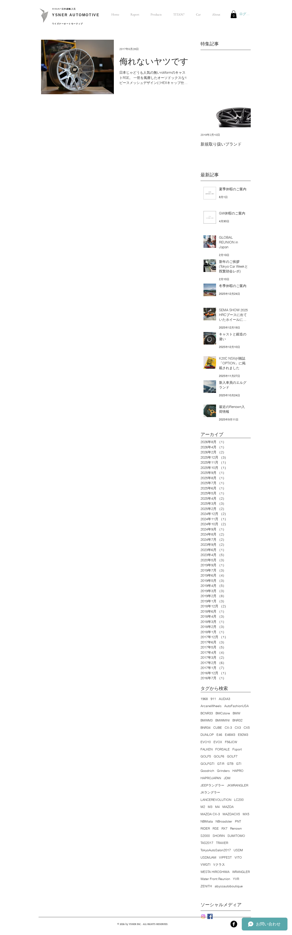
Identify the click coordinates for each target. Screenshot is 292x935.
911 (213, 699)
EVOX (218, 742)
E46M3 (230, 735)
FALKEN (207, 749)
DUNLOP (207, 735)
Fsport (237, 749)
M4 (217, 807)
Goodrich (207, 771)
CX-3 (228, 728)
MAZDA (228, 807)
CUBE (217, 728)
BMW (236, 713)
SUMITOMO (236, 836)
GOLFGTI (207, 764)
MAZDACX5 (231, 814)
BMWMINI (222, 720)
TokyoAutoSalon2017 (216, 850)
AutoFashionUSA (236, 706)
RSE (216, 828)
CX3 (238, 728)
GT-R (220, 764)
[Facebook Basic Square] (210, 916)
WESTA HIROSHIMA (215, 872)
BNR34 (206, 728)
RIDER (205, 828)
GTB (230, 764)
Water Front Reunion (215, 879)
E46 (219, 735)
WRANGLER (241, 872)
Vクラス (219, 864)
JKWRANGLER (237, 785)
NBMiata (207, 821)
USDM (238, 850)
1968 (204, 699)
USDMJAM (208, 857)
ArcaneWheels (211, 706)
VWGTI (206, 864)
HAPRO (237, 771)
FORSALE (222, 749)
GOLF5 (206, 756)
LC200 (239, 800)
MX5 (246, 814)
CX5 (247, 728)
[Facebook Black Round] (233, 924)
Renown (236, 828)
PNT (238, 821)
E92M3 (243, 735)
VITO (238, 857)
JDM (227, 778)
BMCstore (223, 713)
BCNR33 (207, 713)
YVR (236, 879)
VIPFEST (225, 857)
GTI (238, 764)
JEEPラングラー (212, 785)
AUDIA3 (224, 699)
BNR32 (237, 720)
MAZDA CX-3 (210, 814)
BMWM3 (207, 720)
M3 (210, 807)
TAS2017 (207, 843)
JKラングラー (210, 792)
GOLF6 (219, 756)
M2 (203, 807)
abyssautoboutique (229, 886)
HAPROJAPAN (211, 778)
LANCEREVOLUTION (216, 800)
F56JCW (231, 742)
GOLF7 (232, 756)
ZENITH (206, 886)
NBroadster (224, 821)
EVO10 (206, 742)
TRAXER (222, 843)
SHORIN (219, 836)
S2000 (205, 836)
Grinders (223, 771)
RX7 (224, 828)
